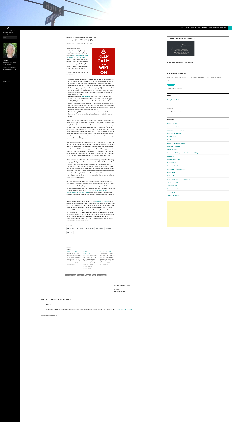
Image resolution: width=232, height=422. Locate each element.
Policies (204, 27)
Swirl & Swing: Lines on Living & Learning (178, 179)
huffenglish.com (8, 28)
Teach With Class (172, 185)
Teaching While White (173, 189)
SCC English (170, 175)
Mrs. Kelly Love (171, 162)
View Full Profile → (7, 74)
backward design (71, 275)
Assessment (70, 37)
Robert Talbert (171, 172)
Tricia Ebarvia (171, 192)
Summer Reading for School (122, 284)
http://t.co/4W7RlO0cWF (125, 309)
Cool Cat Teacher (172, 140)
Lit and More (170, 156)
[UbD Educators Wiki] (75, 258)
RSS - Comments (6, 81)
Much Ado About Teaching (174, 166)
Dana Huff (80, 43)
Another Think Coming (173, 126)
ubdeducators (102, 275)
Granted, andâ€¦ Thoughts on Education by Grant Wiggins (183, 153)
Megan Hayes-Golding (173, 159)
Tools (90, 37)
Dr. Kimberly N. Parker (173, 146)
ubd (94, 275)
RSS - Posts (5, 80)
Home (181, 27)
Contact (193, 27)
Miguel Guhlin (86, 96)
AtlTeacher (49, 305)
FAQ (199, 27)
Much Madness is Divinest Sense (176, 169)
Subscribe (171, 84)
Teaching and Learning (81, 37)
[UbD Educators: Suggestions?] (91, 260)
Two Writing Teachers (173, 195)
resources (81, 275)
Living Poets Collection (173, 100)
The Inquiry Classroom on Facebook (180, 63)
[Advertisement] (198, 214)
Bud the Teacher (171, 136)
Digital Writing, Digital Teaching (176, 143)
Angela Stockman (172, 123)
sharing (88, 275)
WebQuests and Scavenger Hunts (217, 27)
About (187, 27)
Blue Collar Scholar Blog (174, 133)
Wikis (94, 37)
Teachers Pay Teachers (102, 201)
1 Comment (89, 43)
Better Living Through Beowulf (176, 130)
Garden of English (172, 149)
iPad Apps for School (120, 290)
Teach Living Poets (172, 182)
